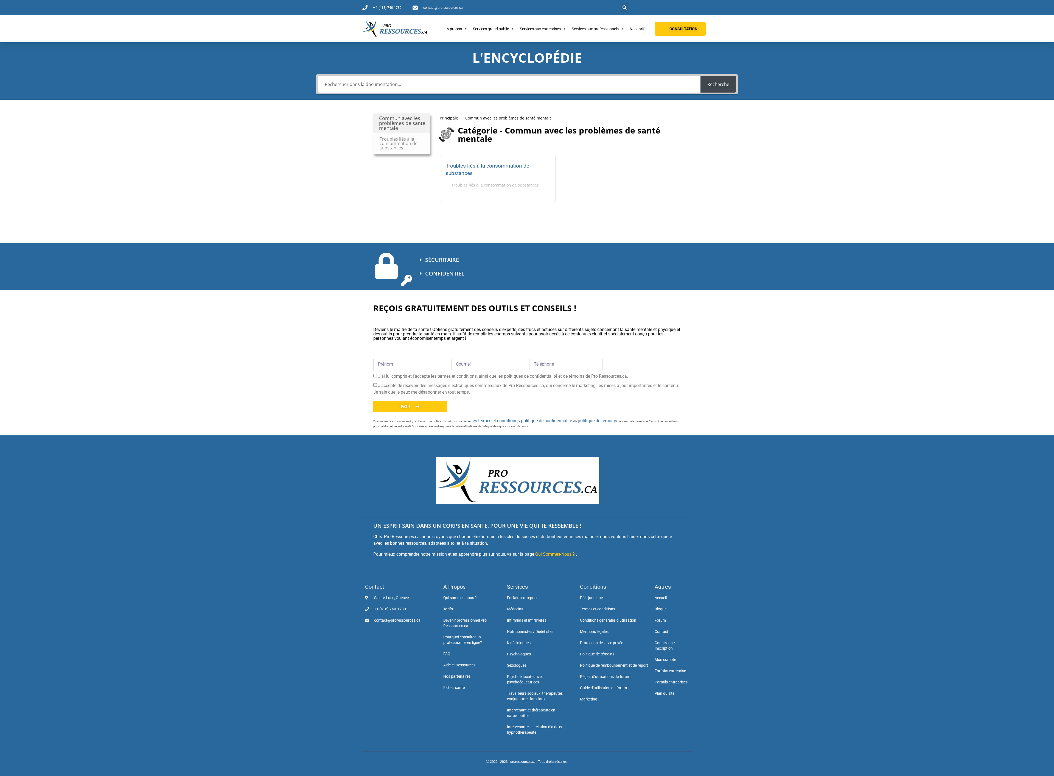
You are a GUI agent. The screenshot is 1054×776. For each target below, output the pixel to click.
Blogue (660, 609)
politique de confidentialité (546, 420)
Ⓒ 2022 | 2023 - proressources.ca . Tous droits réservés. (527, 762)
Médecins (515, 609)
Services (517, 586)
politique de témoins (597, 420)
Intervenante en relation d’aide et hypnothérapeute (534, 730)
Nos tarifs (638, 29)
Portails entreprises (671, 682)
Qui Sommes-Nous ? (555, 554)
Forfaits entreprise (522, 598)
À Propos (454, 586)
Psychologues (519, 654)
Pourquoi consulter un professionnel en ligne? (462, 640)
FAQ (446, 654)
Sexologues (516, 665)
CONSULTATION (683, 29)
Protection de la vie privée (601, 643)
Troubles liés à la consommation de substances (487, 169)
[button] (625, 7)
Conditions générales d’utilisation (608, 620)
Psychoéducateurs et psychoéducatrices (525, 679)
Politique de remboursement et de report (614, 665)
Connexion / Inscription (665, 645)
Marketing (588, 699)
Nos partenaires (456, 676)
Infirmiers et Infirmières (526, 620)
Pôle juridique (591, 598)
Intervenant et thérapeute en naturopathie (531, 713)
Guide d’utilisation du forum (603, 688)
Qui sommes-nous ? (460, 598)
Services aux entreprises (540, 29)
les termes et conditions (494, 420)
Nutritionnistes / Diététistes (530, 631)
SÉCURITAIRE (442, 259)
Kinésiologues (519, 643)
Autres (663, 586)
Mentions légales (594, 631)
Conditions (593, 586)
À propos (454, 29)
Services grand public (491, 29)
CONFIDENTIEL (444, 273)
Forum (660, 620)
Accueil (661, 598)
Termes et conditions (597, 609)
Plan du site (664, 693)
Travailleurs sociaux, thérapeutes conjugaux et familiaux (535, 696)
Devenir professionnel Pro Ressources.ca (465, 623)
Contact (374, 586)
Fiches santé (454, 687)
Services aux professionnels (595, 29)
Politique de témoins (597, 654)
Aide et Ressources (459, 665)
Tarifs (448, 609)
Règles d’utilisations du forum (605, 676)
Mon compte (665, 659)
